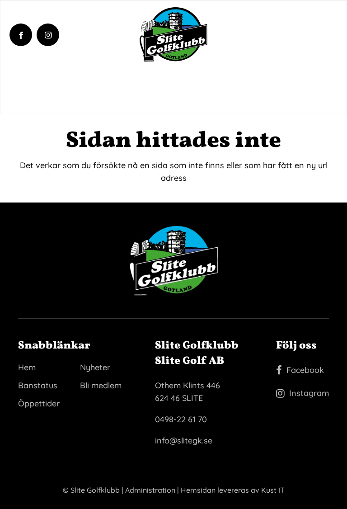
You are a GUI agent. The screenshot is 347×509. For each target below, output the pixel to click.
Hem (27, 367)
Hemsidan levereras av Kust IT (233, 490)
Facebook (305, 370)
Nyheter (95, 367)
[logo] (173, 34)
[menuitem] (308, 32)
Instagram (309, 393)
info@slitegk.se (183, 440)
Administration (150, 490)
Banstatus (37, 385)
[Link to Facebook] (21, 35)
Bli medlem (101, 385)
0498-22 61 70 (181, 419)
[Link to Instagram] (48, 35)
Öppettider (39, 403)
